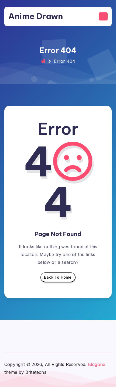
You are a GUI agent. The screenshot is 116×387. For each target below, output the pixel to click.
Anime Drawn (35, 16)
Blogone (96, 364)
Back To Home (57, 277)
